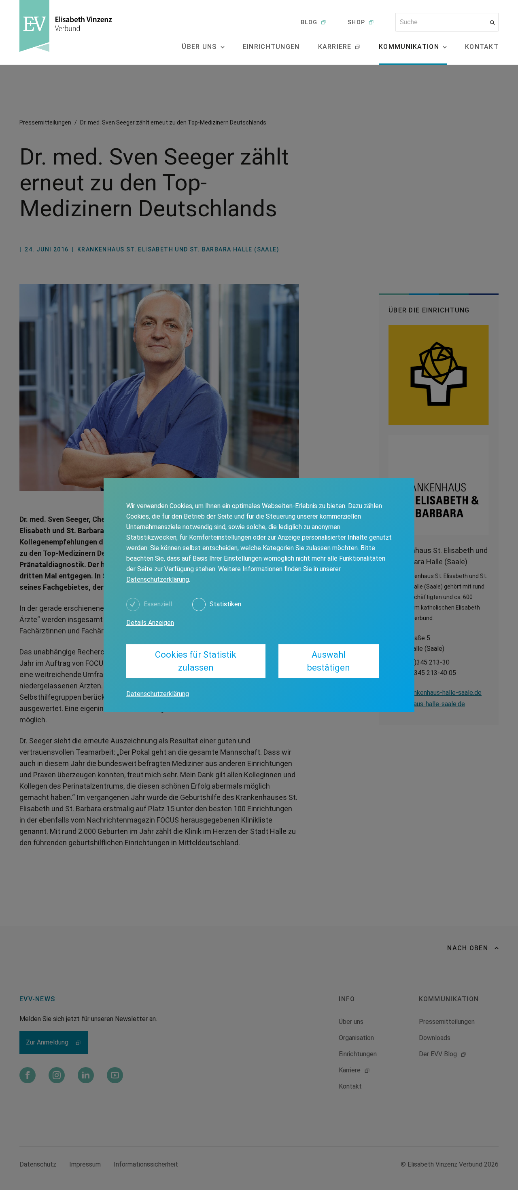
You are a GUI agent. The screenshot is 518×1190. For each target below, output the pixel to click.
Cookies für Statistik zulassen (195, 661)
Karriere (335, 47)
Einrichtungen (271, 47)
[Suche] (492, 22)
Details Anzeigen (150, 623)
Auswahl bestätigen (328, 661)
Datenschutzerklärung (157, 579)
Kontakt (482, 47)
